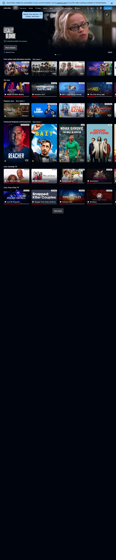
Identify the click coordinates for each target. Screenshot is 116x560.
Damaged (72, 68)
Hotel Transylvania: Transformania (99, 68)
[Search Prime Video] (87, 8)
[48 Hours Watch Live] (99, 197)
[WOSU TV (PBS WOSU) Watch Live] (16, 89)
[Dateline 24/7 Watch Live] (44, 89)
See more (58, 211)
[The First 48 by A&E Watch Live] (99, 89)
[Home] (7, 8)
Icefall (72, 110)
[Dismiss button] (112, 3)
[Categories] (97, 8)
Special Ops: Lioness (16, 110)
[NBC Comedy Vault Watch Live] (44, 176)
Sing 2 (16, 68)
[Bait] (44, 143)
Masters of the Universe (99, 110)
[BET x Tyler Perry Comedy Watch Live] (72, 89)
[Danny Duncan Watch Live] (72, 176)
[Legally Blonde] (77, 27)
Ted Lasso (44, 110)
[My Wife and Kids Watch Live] (16, 176)
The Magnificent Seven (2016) (44, 68)
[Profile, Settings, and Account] (100, 8)
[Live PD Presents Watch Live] (16, 197)
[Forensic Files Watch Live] (72, 197)
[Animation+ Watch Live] (99, 176)
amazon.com (62, 3)
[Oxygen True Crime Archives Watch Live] (44, 197)
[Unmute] (107, 14)
